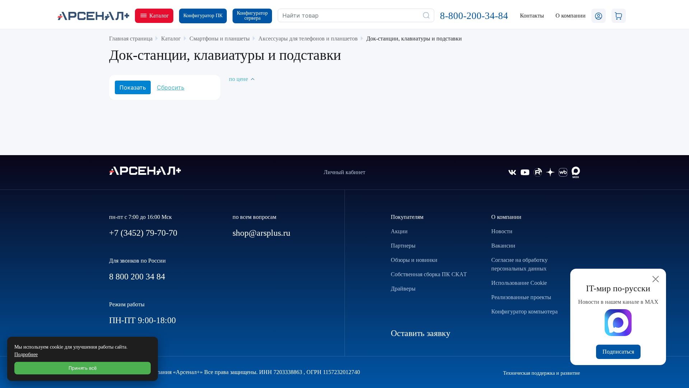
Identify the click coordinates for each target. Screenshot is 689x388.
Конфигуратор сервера (252, 15)
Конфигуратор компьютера (524, 311)
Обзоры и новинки (414, 260)
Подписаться (618, 352)
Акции (399, 231)
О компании (506, 217)
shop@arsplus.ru (261, 233)
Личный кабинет (344, 172)
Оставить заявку (420, 333)
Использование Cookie (519, 283)
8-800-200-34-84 (474, 15)
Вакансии (503, 246)
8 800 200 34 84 (137, 276)
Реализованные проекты (521, 297)
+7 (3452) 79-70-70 (143, 233)
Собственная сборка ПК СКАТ (429, 274)
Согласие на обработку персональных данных (519, 264)
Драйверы (403, 289)
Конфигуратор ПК (202, 15)
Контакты (532, 16)
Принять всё (83, 368)
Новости (501, 231)
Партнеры (403, 246)
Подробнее (26, 354)
